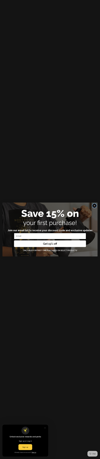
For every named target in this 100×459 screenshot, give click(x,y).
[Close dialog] (94, 206)
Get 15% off (50, 243)
